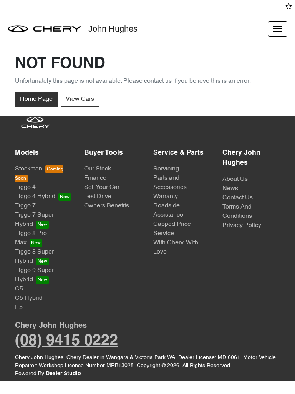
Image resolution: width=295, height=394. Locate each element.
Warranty (165, 197)
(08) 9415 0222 (66, 341)
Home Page (36, 99)
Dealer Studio (63, 373)
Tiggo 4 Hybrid (35, 197)
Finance (95, 178)
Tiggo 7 (25, 206)
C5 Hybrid (29, 298)
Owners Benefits (106, 206)
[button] (277, 29)
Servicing (166, 169)
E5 (19, 307)
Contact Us (237, 198)
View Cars (80, 99)
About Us (235, 179)
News (230, 188)
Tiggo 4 (25, 187)
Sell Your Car (101, 187)
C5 (19, 289)
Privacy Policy (241, 225)
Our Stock (97, 169)
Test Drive (97, 197)
